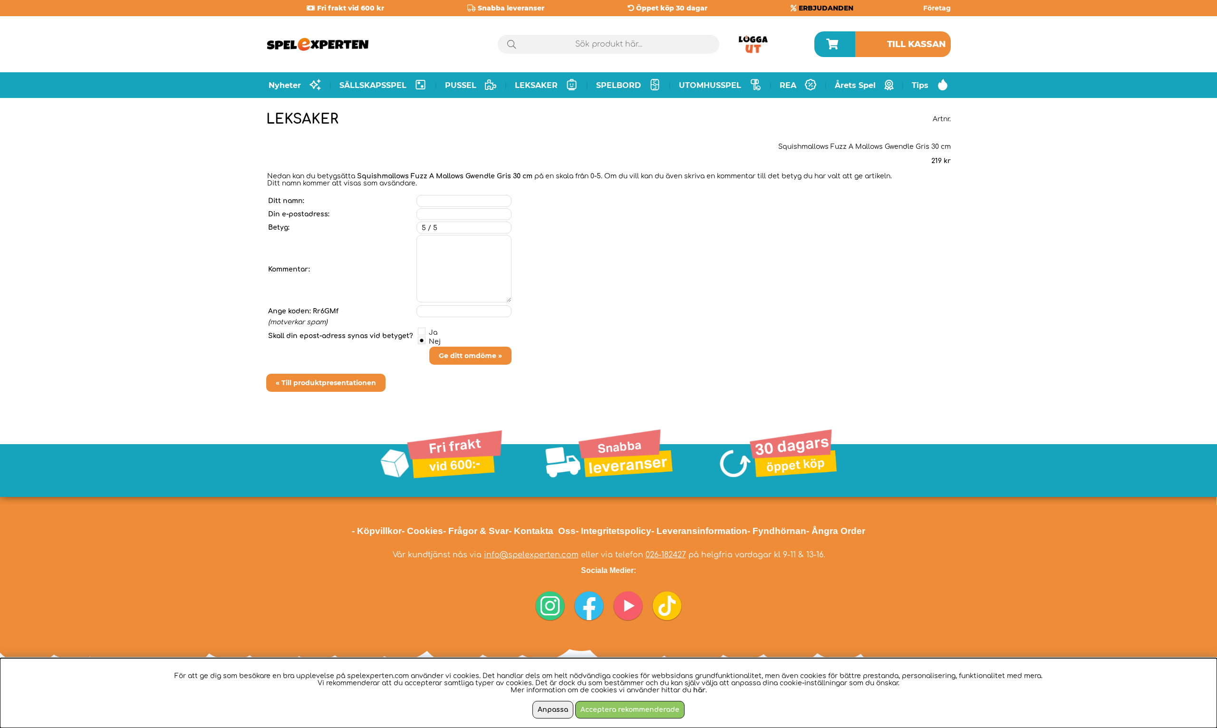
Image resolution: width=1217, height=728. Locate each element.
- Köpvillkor (377, 531)
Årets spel (855, 85)
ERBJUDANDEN (826, 8)
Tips (920, 85)
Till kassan (916, 44)
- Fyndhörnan (776, 531)
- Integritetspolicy (613, 531)
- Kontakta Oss (542, 531)
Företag (937, 8)
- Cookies (422, 531)
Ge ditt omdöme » (470, 355)
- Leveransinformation (699, 531)
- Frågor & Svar (476, 531)
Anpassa (553, 709)
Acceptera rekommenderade (629, 709)
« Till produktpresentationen (326, 383)
